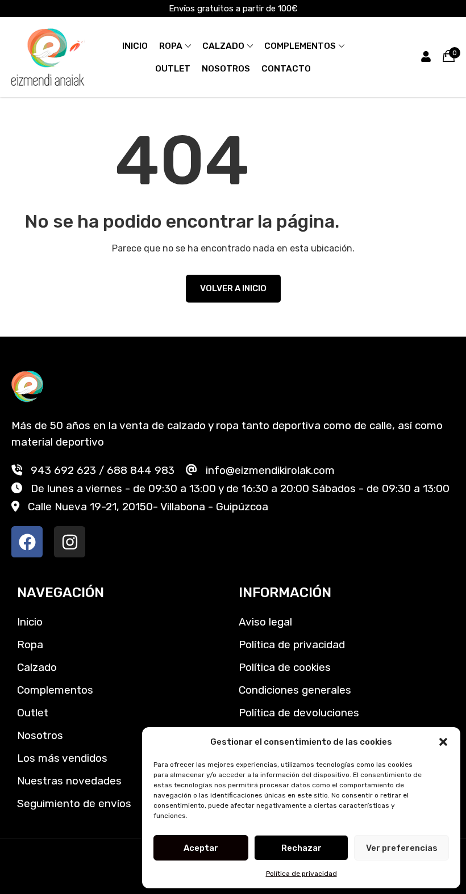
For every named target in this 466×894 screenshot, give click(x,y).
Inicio (135, 46)
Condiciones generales (295, 689)
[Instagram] (69, 541)
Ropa (170, 46)
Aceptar (201, 848)
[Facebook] (27, 541)
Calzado (223, 46)
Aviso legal (265, 621)
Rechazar (301, 848)
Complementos (300, 46)
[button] (443, 742)
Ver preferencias (402, 848)
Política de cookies (285, 667)
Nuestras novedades (69, 780)
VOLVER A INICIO (233, 288)
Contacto (286, 69)
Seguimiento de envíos (74, 803)
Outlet (172, 69)
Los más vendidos (62, 758)
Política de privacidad (301, 874)
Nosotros (226, 69)
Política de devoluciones (299, 712)
